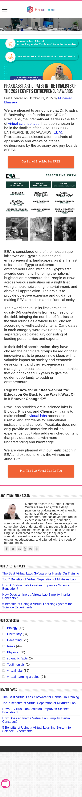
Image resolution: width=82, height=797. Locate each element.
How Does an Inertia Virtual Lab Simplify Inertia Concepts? (36, 596)
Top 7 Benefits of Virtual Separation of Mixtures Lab (39, 579)
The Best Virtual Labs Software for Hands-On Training (40, 573)
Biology (12, 628)
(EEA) (56, 132)
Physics (12, 652)
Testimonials (16, 664)
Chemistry (14, 634)
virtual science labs (23, 124)
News (11, 646)
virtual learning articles (23, 677)
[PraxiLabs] (41, 9)
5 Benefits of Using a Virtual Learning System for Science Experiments (37, 605)
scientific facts (17, 658)
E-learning (14, 640)
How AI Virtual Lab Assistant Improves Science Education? (35, 587)
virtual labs (38, 416)
